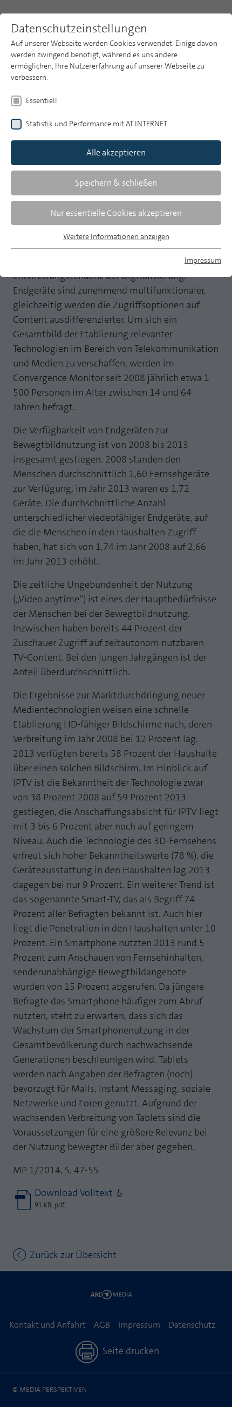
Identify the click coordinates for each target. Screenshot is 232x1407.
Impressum (203, 260)
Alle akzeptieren (116, 152)
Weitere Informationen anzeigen (116, 236)
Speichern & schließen (116, 182)
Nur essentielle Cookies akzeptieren (116, 213)
